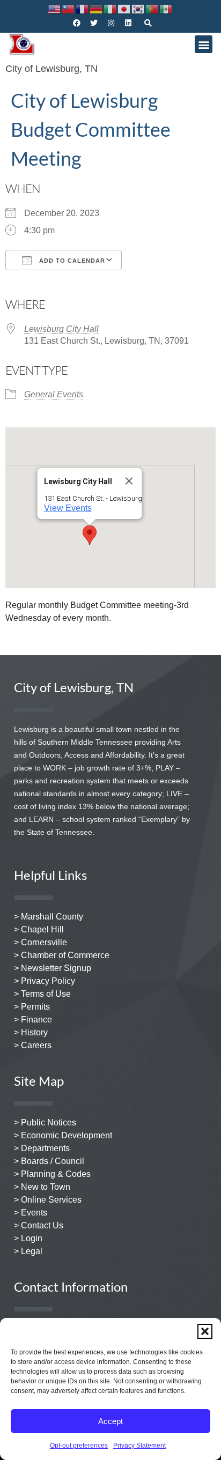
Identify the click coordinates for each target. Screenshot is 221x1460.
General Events (53, 394)
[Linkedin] (128, 23)
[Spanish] (166, 8)
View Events (68, 508)
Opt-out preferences (79, 1445)
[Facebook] (76, 23)
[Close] (129, 481)
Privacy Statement (139, 1445)
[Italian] (110, 8)
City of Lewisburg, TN (51, 68)
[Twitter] (93, 23)
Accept (110, 1421)
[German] (97, 8)
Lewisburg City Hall (61, 328)
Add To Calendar (71, 260)
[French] (83, 8)
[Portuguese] (152, 8)
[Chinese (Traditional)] (69, 8)
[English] (55, 8)
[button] (205, 1331)
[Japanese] (124, 8)
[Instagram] (111, 23)
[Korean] (138, 8)
